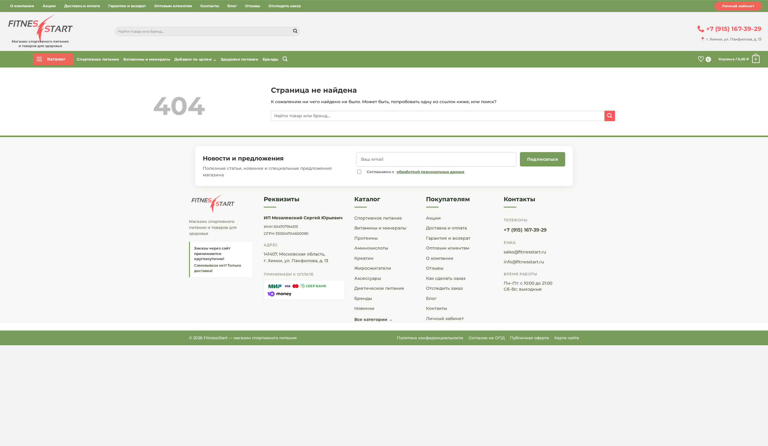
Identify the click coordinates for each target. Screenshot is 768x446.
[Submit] (295, 31)
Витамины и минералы (146, 59)
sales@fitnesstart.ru (525, 252)
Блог (232, 6)
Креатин (364, 258)
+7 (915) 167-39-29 (525, 230)
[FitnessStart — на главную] (220, 204)
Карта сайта (566, 337)
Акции (49, 6)
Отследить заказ (284, 6)
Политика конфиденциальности (430, 337)
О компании (22, 6)
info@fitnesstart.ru (524, 262)
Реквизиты (281, 199)
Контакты (209, 6)
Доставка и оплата (82, 6)
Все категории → (373, 319)
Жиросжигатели (372, 268)
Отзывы (252, 6)
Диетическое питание (379, 288)
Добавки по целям (195, 59)
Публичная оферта (529, 337)
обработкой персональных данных (430, 171)
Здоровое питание (239, 59)
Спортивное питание (98, 59)
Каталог (367, 199)
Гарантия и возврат (127, 6)
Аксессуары (367, 278)
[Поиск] (285, 59)
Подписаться (542, 159)
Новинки (364, 308)
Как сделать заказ (446, 278)
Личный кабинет (738, 6)
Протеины (366, 238)
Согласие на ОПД (487, 337)
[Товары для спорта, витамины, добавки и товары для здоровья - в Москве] (39, 29)
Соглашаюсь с (415, 171)
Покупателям (448, 199)
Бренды (270, 59)
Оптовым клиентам (173, 6)
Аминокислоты (371, 248)
